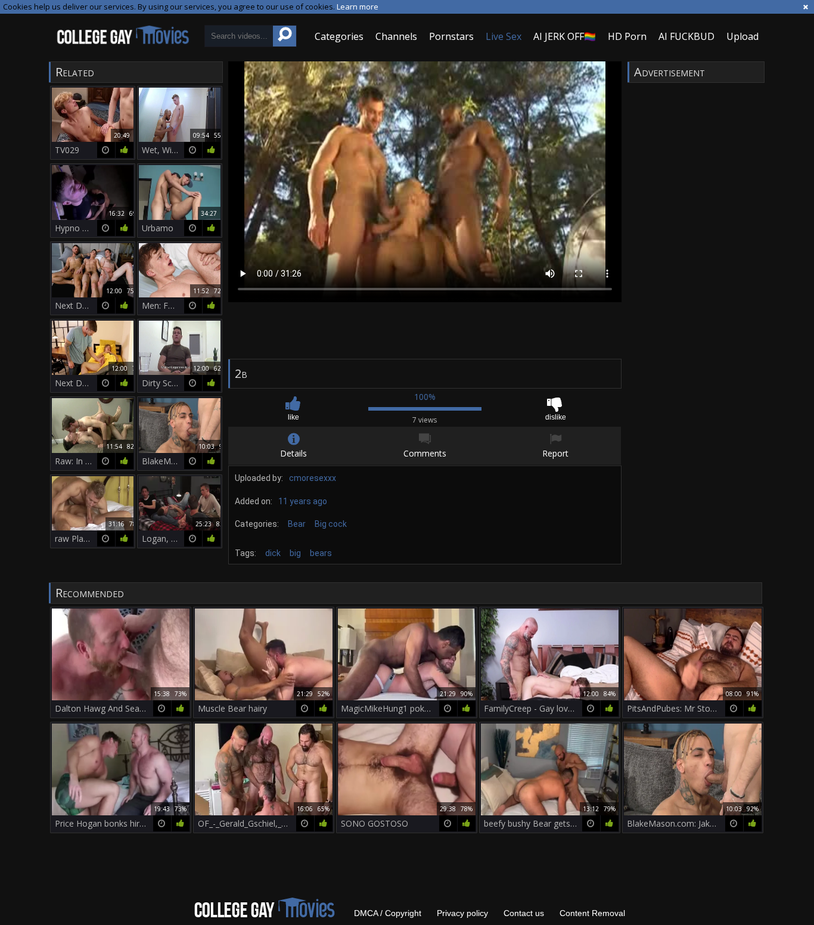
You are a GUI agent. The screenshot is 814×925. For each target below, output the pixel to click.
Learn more (357, 6)
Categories (339, 36)
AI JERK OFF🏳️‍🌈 (564, 36)
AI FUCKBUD (686, 36)
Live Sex (503, 36)
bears (321, 553)
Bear (297, 524)
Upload (742, 36)
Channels (396, 36)
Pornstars (451, 36)
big (295, 553)
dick (273, 553)
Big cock (331, 524)
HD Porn (627, 36)
